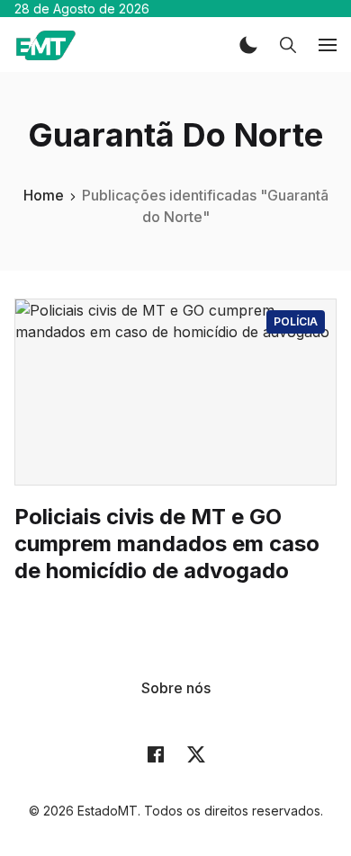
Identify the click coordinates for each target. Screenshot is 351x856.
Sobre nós (176, 688)
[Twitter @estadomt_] (196, 753)
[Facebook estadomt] (156, 753)
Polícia (296, 321)
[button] (248, 45)
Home (43, 195)
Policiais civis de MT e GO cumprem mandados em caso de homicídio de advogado (167, 544)
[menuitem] (176, 688)
